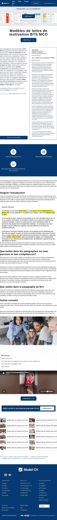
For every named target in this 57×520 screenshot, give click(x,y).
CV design (4, 483)
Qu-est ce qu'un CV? (25, 483)
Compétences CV (43, 495)
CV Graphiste (42, 485)
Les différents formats (25, 490)
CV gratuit (41, 497)
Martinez (7, 90)
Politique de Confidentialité (8, 507)
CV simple (4, 492)
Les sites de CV (24, 492)
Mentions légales (24, 505)
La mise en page (24, 488)
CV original (4, 485)
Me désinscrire (23, 510)
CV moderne (5, 488)
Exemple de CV (6, 480)
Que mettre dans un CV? (26, 485)
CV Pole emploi (42, 488)
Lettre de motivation (43, 500)
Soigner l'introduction (6, 358)
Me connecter (5, 510)
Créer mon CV (13, 3)
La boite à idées (24, 495)
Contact (26, 1)
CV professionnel (6, 490)
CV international (42, 492)
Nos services (5, 505)
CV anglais (41, 490)
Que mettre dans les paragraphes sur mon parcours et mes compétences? (20, 361)
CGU (21, 507)
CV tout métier (5, 495)
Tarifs (19, 1)
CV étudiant (41, 483)
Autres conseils (5, 366)
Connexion (36, 3)
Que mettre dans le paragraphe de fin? (11, 364)
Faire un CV (23, 480)
